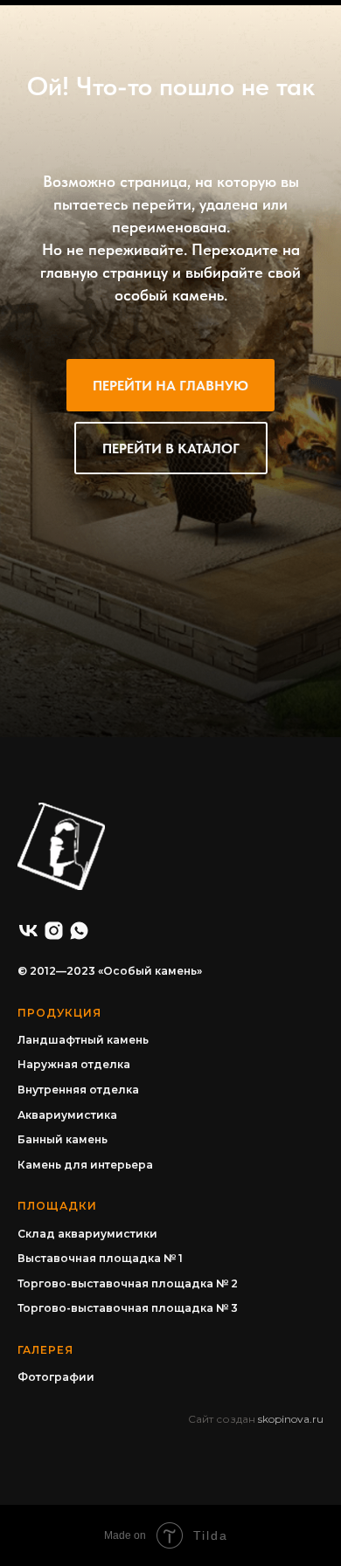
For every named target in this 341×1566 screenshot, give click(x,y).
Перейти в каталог (171, 448)
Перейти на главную (170, 385)
